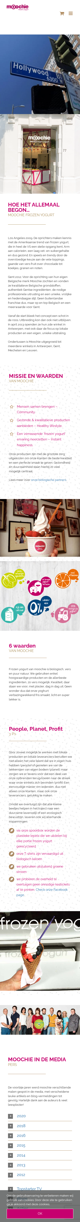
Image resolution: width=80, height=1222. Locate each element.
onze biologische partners (48, 480)
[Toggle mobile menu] (71, 13)
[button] (40, 1116)
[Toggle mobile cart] (62, 13)
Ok (40, 1213)
